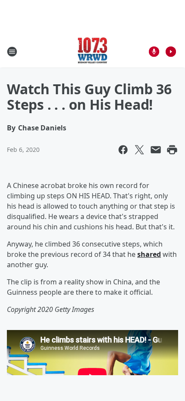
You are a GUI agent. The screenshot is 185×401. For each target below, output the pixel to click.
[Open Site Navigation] (12, 51)
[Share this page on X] (139, 150)
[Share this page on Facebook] (123, 150)
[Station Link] (93, 51)
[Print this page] (172, 150)
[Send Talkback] (154, 51)
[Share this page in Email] (156, 150)
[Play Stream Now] (171, 51)
